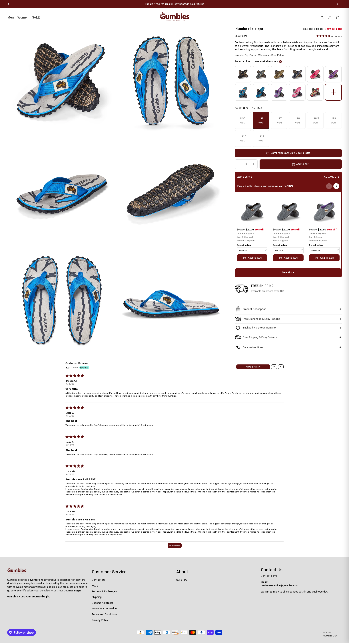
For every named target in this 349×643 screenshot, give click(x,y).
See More (288, 272)
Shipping (97, 597)
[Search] (322, 17)
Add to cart (255, 257)
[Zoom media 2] (171, 81)
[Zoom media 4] (171, 190)
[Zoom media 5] (61, 300)
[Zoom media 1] (61, 81)
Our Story (181, 579)
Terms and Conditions (104, 614)
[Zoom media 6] (171, 300)
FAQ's (95, 585)
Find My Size (258, 108)
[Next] (336, 186)
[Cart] (338, 17)
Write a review (253, 366)
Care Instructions (253, 347)
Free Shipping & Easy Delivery (260, 337)
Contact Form (269, 575)
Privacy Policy (100, 620)
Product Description (254, 309)
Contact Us (98, 579)
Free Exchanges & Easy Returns (261, 319)
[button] (323, 36)
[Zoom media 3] (61, 190)
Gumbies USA (330, 635)
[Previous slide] (9, 4)
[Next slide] (338, 4)
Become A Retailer (102, 603)
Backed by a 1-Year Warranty (259, 327)
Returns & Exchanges (104, 591)
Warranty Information (104, 608)
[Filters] (274, 366)
